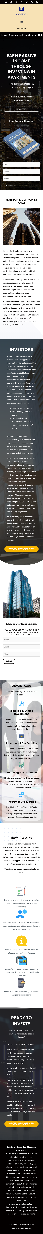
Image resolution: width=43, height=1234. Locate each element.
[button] (21, 22)
